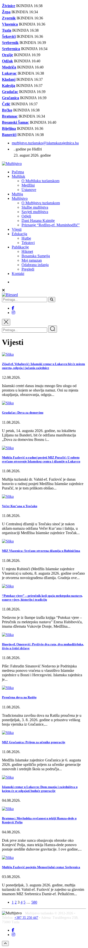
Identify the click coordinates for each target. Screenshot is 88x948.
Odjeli (26, 216)
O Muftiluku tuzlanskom (40, 181)
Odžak (7, 61)
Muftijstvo (20, 198)
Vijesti (17, 229)
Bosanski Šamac (15, 122)
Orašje (7, 55)
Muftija (17, 194)
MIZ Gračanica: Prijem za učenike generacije (33, 742)
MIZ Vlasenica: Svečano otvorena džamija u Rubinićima (41, 551)
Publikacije (20, 247)
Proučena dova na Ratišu (19, 697)
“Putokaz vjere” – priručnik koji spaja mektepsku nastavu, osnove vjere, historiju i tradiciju (42, 597)
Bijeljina (9, 128)
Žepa (6, 12)
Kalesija (8, 85)
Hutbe (26, 238)
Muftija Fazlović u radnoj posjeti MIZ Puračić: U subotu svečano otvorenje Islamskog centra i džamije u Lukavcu (41, 459)
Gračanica (10, 98)
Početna (18, 172)
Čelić (6, 104)
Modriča (9, 67)
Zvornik (9, 18)
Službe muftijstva (35, 207)
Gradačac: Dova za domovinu (22, 412)
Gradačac (10, 92)
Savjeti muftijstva (35, 212)
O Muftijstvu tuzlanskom (41, 203)
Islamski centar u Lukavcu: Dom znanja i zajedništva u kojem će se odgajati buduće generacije (39, 789)
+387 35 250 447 (26, 918)
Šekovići (9, 36)
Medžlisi (28, 185)
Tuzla (6, 30)
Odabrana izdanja (35, 265)
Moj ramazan (32, 260)
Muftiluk (18, 176)
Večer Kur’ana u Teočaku (19, 506)
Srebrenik (10, 43)
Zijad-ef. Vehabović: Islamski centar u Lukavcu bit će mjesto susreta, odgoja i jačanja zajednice (43, 366)
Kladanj (8, 79)
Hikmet (27, 251)
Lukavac (9, 73)
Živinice (8, 6)
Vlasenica (10, 24)
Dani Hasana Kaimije (38, 220)
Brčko (7, 110)
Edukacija (19, 234)
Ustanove (29, 190)
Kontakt (18, 273)
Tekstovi (28, 243)
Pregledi (28, 269)
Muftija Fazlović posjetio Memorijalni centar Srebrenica (41, 867)
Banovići (9, 135)
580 (34, 902)
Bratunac (10, 116)
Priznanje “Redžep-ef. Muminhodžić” (51, 225)
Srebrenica (11, 49)
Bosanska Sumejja (36, 256)
